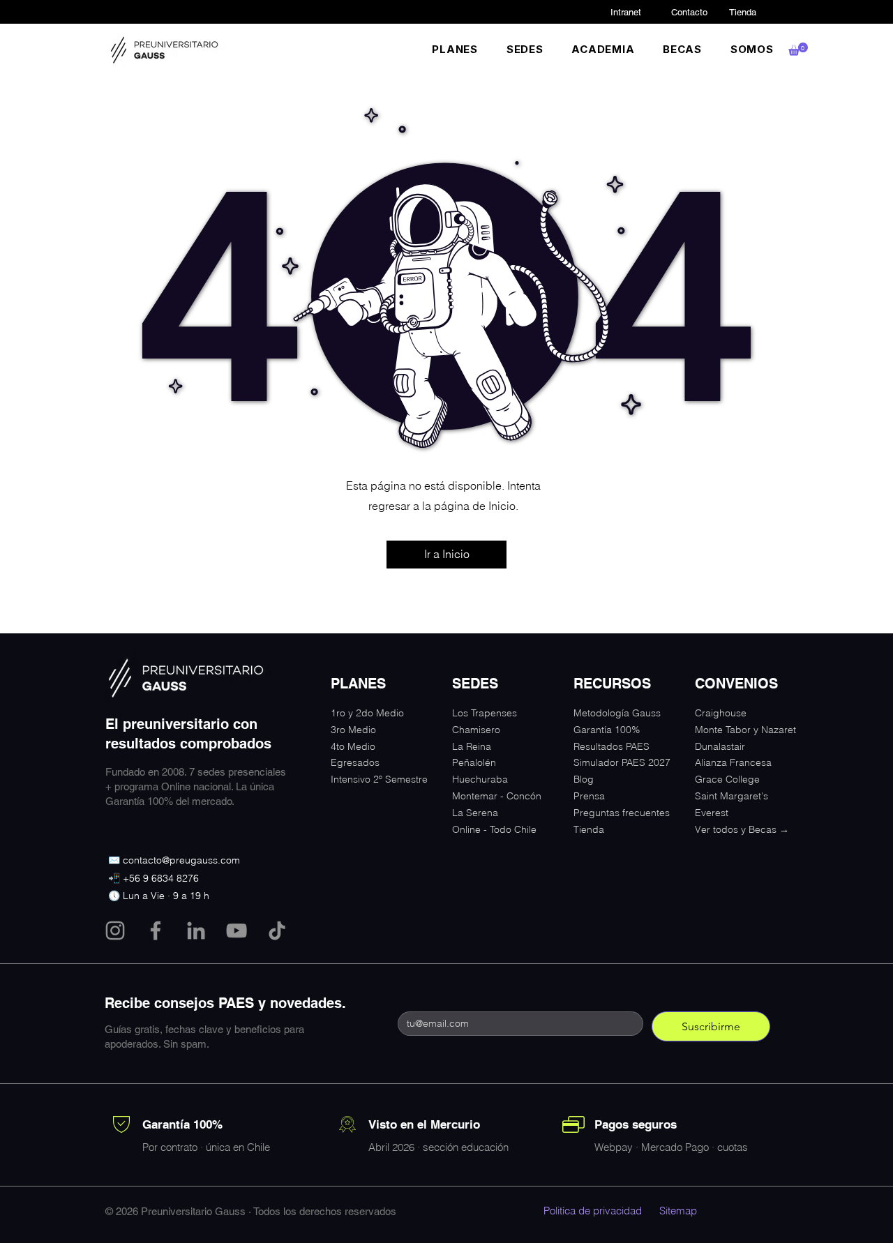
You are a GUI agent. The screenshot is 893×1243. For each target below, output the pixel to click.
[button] (455, 49)
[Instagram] (115, 930)
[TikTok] (277, 930)
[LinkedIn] (196, 930)
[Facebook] (155, 930)
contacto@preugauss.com (181, 860)
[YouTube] (236, 930)
